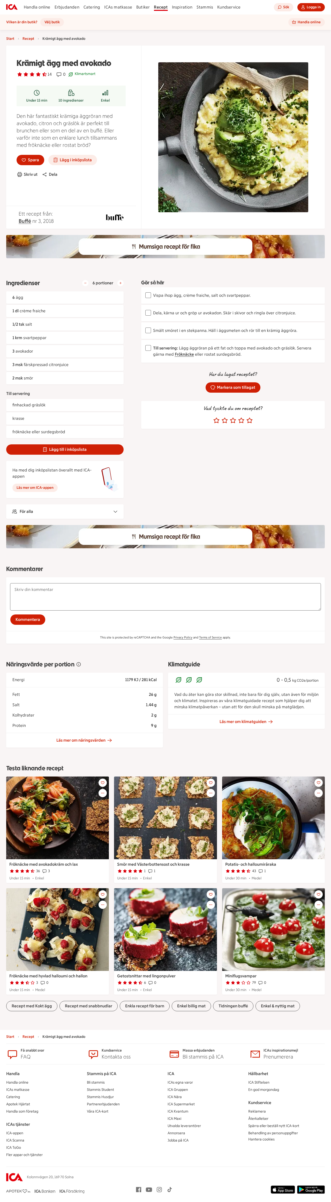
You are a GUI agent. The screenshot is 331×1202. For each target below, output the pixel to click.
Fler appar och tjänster (24, 1155)
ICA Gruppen (178, 1089)
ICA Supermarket (181, 1104)
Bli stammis (96, 1082)
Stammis (205, 7)
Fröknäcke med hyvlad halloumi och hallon (48, 975)
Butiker (143, 7)
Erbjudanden (67, 7)
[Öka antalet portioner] (120, 283)
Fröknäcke (184, 354)
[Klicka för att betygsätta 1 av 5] (216, 420)
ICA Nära (175, 1097)
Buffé (25, 221)
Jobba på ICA (178, 1140)
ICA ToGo (13, 1147)
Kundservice (228, 7)
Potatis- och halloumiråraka (250, 864)
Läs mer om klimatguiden (243, 721)
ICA (171, 1073)
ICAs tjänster (18, 1124)
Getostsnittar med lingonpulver (146, 975)
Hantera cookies (261, 1139)
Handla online (37, 7)
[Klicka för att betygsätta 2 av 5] (225, 420)
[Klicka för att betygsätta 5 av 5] (249, 420)
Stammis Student (100, 1089)
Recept (161, 7)
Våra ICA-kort (97, 1111)
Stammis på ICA (101, 1073)
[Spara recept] (103, 783)
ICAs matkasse (118, 7)
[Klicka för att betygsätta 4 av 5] (241, 420)
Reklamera (257, 1111)
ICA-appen (14, 1133)
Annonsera (176, 1133)
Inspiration (182, 7)
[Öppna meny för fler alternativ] (103, 793)
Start (10, 38)
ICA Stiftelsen (258, 1082)
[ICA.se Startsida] (12, 7)
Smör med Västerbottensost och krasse (153, 864)
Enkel (105, 100)
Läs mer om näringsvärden (81, 740)
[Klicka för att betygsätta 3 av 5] (233, 420)
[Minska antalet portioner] (85, 283)
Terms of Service (210, 637)
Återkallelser (258, 1118)
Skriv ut (30, 174)
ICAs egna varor (180, 1082)
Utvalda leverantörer (184, 1126)
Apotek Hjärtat (18, 1104)
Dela (53, 174)
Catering (92, 7)
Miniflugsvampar (241, 975)
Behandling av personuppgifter (273, 1133)
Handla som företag (22, 1111)
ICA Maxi (174, 1118)
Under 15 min (36, 100)
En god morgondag (263, 1089)
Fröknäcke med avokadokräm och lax (43, 864)
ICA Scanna (15, 1140)
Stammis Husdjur (100, 1097)
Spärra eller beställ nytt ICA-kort (273, 1126)
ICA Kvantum (178, 1111)
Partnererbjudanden (103, 1104)
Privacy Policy (183, 637)
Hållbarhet (258, 1073)
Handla (13, 1073)
